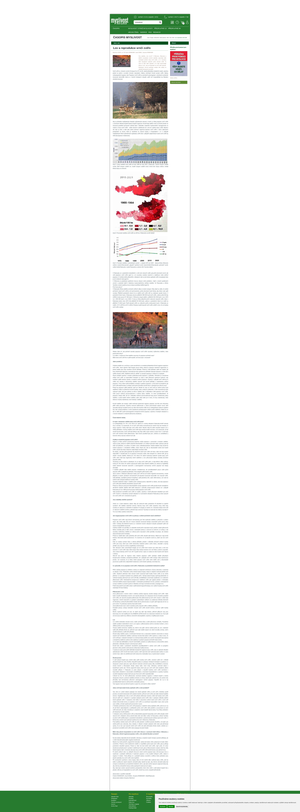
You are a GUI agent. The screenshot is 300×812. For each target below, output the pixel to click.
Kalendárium (132, 806)
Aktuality (131, 796)
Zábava (148, 800)
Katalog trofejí (132, 808)
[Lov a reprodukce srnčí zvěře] (122, 66)
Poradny (131, 798)
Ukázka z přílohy (173, 77)
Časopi (151, 37)
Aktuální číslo (115, 796)
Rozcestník (149, 796)
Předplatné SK (174, 28)
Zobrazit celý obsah (176, 82)
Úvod (148, 37)
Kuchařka (149, 798)
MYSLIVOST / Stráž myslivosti (140, 28)
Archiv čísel (133, 32)
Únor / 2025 (172, 37)
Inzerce (113, 804)
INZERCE (143, 32)
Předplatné (114, 798)
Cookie (148, 802)
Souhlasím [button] (163, 806)
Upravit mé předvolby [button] (182, 806)
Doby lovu (131, 802)
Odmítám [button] (170, 806)
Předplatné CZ (160, 28)
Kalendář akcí (132, 800)
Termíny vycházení (116, 802)
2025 (168, 37)
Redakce (157, 32)
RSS (150, 32)
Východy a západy (134, 804)
